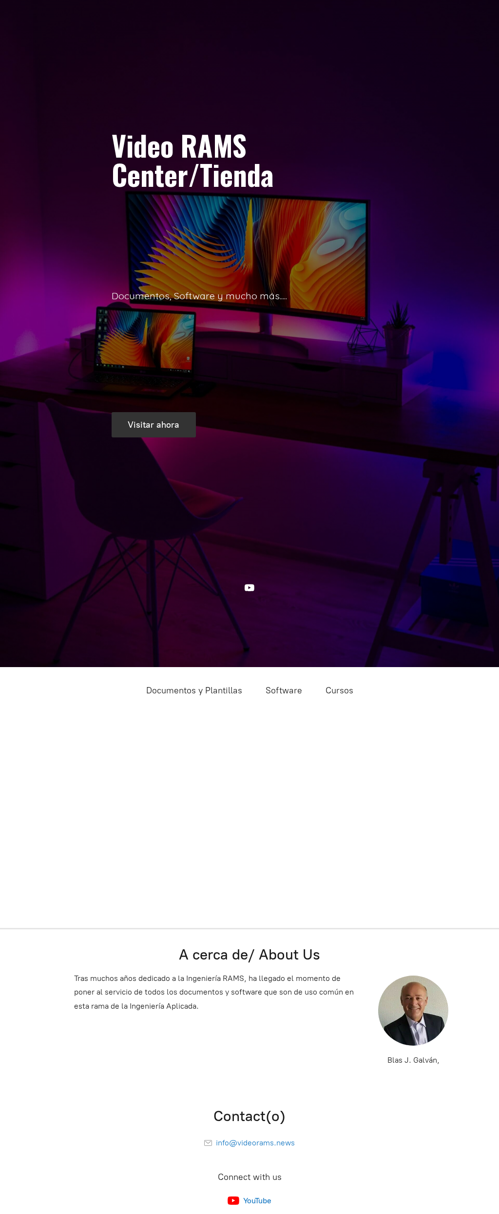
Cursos (339, 690)
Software (284, 690)
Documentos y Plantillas (194, 690)
